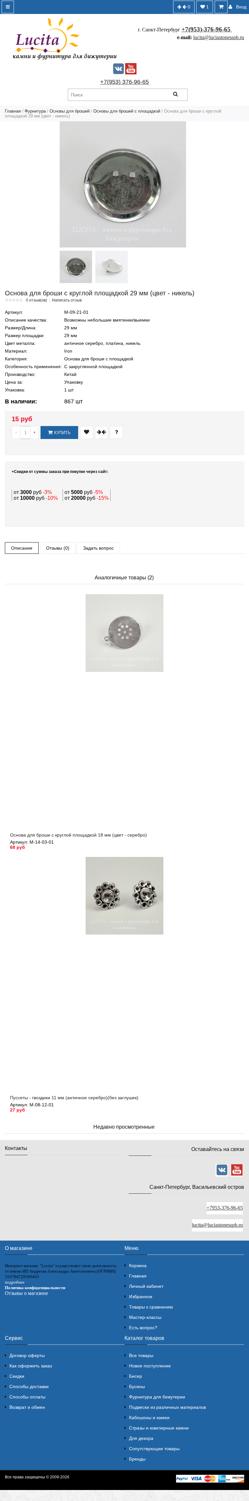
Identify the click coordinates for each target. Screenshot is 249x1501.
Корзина (138, 1265)
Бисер (135, 1376)
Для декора (141, 1438)
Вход (241, 6)
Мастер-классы (145, 1317)
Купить (62, 432)
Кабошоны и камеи (149, 1417)
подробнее (15, 1282)
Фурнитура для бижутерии (157, 1396)
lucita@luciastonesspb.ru (218, 37)
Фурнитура (35, 111)
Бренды (137, 1459)
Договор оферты (27, 1355)
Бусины (137, 1386)
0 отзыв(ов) (36, 300)
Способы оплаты (27, 1396)
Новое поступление (150, 1365)
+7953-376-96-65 (225, 1208)
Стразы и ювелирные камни (159, 1427)
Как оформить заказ (30, 1365)
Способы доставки (29, 1386)
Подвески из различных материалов (167, 1407)
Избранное (140, 1296)
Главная (13, 111)
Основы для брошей (69, 111)
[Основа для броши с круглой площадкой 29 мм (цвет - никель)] (123, 184)
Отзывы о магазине (26, 1293)
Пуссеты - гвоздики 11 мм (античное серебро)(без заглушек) (74, 1097)
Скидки (16, 1376)
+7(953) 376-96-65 (124, 82)
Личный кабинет (146, 1286)
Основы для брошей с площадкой (126, 111)
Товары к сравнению (151, 1306)
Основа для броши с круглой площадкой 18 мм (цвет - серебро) (78, 835)
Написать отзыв (67, 300)
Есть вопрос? (143, 1327)
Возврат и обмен (27, 1407)
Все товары (141, 1355)
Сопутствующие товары (154, 1448)
